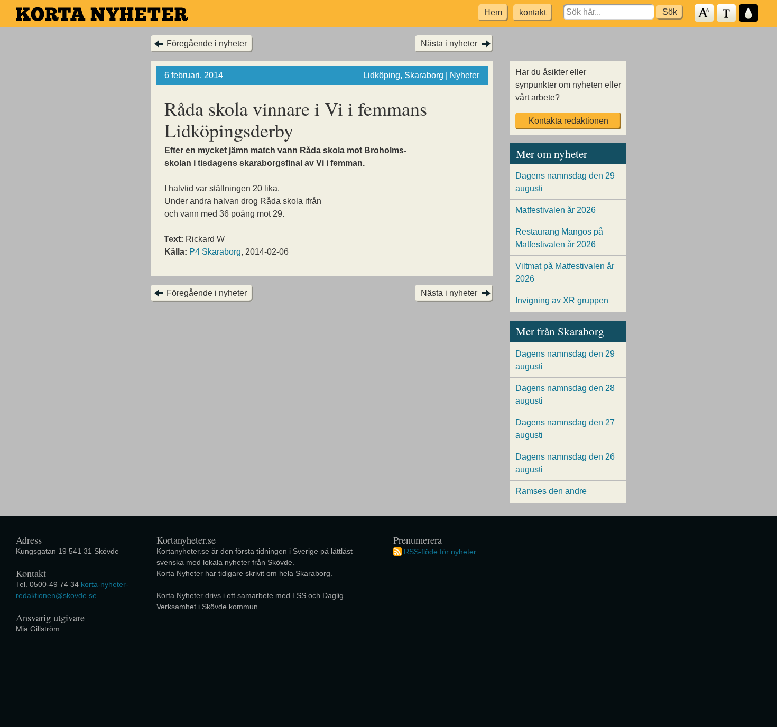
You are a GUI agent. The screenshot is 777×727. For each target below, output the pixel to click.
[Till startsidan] (102, 14)
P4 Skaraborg (215, 251)
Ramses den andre (551, 491)
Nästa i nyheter (449, 43)
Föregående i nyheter (206, 43)
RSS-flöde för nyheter (440, 551)
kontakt (532, 12)
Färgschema (749, 13)
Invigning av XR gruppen (561, 300)
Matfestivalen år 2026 (555, 210)
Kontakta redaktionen (568, 120)
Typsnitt (727, 13)
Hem (493, 12)
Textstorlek (705, 13)
